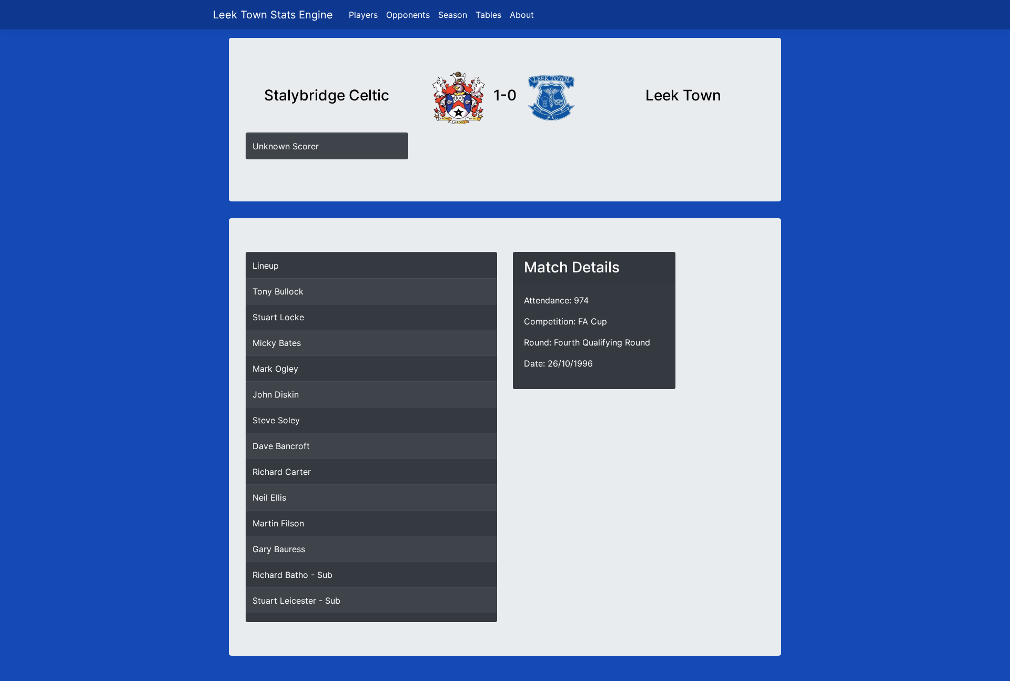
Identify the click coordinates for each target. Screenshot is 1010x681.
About (522, 14)
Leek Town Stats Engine (274, 14)
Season (452, 14)
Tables (488, 14)
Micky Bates (276, 343)
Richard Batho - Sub (292, 575)
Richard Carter (281, 471)
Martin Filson (278, 523)
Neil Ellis (269, 497)
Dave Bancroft (281, 446)
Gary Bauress (278, 549)
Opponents (408, 14)
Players (363, 14)
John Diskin (275, 394)
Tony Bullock (278, 291)
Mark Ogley (275, 368)
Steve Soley (276, 420)
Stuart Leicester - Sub (296, 600)
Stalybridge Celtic (326, 95)
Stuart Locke (278, 317)
